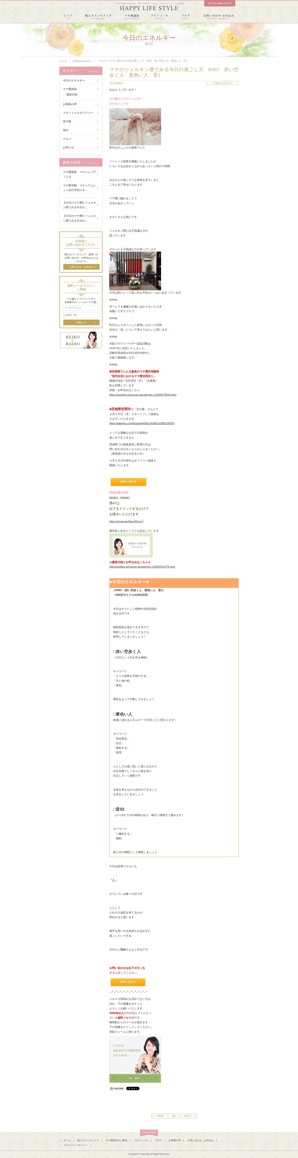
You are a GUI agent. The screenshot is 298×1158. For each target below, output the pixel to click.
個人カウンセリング (88, 1140)
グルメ (67, 138)
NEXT (187, 1116)
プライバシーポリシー (75, 1145)
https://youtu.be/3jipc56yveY (126, 521)
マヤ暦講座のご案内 (116, 1140)
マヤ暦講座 (70, 89)
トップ (63, 60)
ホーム (67, 1140)
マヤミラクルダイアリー (78, 112)
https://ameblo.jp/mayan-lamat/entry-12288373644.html (142, 394)
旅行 (65, 130)
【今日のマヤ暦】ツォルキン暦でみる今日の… (79, 205)
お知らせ (68, 147)
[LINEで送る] (117, 1088)
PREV (161, 1116)
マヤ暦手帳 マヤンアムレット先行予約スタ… (79, 188)
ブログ (158, 1140)
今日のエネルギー (82, 60)
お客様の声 (70, 104)
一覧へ (174, 1116)
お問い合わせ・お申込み (200, 1140)
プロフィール (141, 1140)
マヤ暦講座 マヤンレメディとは (79, 174)
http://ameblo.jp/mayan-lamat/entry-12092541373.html (142, 566)
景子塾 (67, 121)
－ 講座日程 (70, 94)
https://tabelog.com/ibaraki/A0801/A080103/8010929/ (141, 423)
